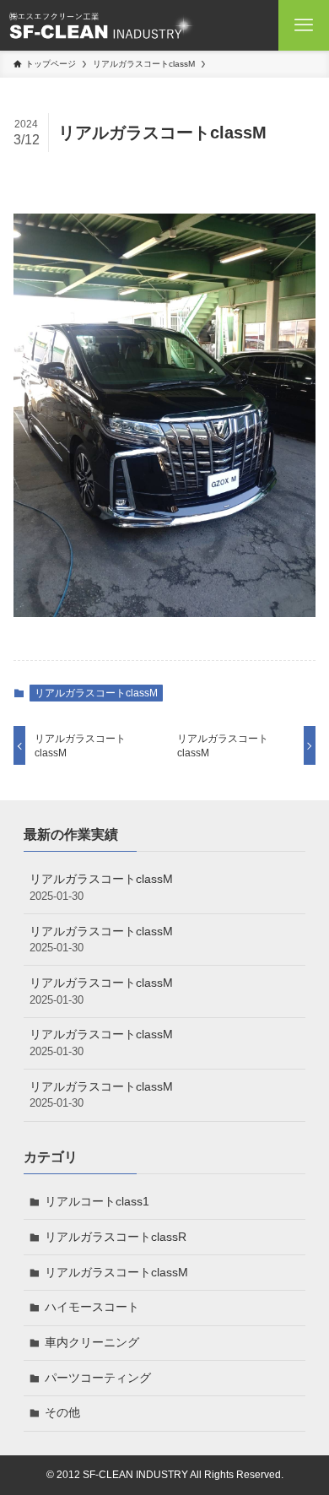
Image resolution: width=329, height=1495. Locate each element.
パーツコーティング (98, 1377)
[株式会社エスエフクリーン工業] (101, 25)
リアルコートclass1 (97, 1201)
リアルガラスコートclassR (115, 1236)
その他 (62, 1412)
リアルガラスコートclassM (96, 693)
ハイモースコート (92, 1307)
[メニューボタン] (303, 25)
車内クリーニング (92, 1342)
